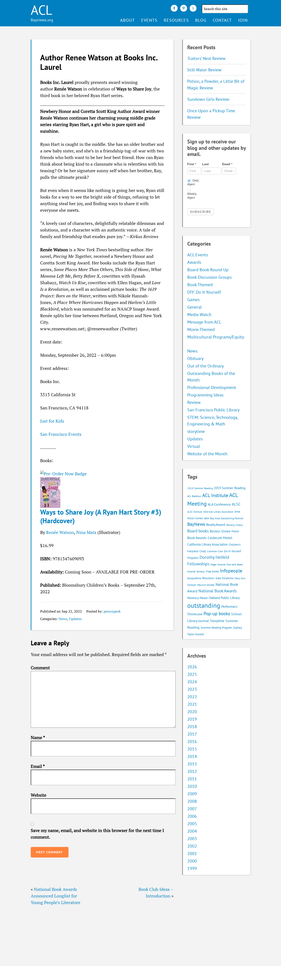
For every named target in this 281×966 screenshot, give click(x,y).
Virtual (193, 446)
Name (38, 737)
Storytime (217, 621)
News (63, 618)
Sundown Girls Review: (208, 99)
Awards (194, 262)
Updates (75, 618)
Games (193, 299)
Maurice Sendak (205, 584)
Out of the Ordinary (205, 366)
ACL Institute (215, 495)
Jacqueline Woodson (200, 578)
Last (205, 164)
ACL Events (197, 255)
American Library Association (218, 511)
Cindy (202, 551)
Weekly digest (192, 195)
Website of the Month (207, 454)
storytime (196, 431)
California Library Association (207, 544)
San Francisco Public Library (213, 410)
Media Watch (199, 314)
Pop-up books (217, 614)
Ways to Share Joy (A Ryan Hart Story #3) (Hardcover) (100, 516)
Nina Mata (86, 532)
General (194, 307)
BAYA (206, 518)
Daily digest (193, 182)
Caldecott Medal (220, 537)
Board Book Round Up (208, 270)
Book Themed (200, 285)
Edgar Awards (218, 564)
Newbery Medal (197, 598)
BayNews (196, 524)
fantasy (200, 571)
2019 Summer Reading (229, 488)
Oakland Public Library (224, 598)
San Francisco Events (60, 434)
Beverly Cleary (234, 524)
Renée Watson (60, 532)
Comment (40, 668)
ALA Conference (219, 504)
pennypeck (112, 611)
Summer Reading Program (216, 628)
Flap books (212, 571)
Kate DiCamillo (225, 578)
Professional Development (211, 387)
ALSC (236, 504)
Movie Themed (201, 329)
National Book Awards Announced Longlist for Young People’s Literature (55, 895)
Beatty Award (215, 524)
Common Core (215, 551)
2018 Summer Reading (200, 488)
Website (38, 795)
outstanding (203, 605)
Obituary (195, 358)
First (191, 164)
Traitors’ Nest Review (206, 58)
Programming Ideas (205, 395)
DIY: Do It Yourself (204, 292)
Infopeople (231, 571)
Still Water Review (204, 70)
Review (194, 402)
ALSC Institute (194, 511)
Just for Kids (52, 421)
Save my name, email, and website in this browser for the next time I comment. (97, 833)
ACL (41, 9)
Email (38, 766)
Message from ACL (204, 322)
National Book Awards (217, 590)
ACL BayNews (194, 496)
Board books (198, 531)
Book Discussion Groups (209, 277)
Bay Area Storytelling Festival (226, 518)
